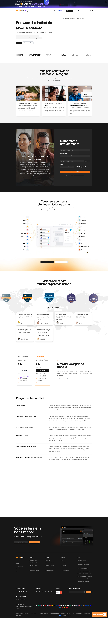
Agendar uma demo (28, 42)
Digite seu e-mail (63, 153)
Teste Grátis (69, 10)
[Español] (52, 605)
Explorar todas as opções (63, 378)
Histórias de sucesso (50, 565)
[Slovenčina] (88, 605)
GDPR (73, 613)
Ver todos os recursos (22, 382)
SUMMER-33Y (33, 6)
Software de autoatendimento (84, 571)
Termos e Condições (44, 613)
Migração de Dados (34, 562)
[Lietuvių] (70, 605)
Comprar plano (24, 370)
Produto (34, 9)
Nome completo (63, 147)
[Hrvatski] (61, 605)
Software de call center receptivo (84, 573)
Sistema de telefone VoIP (83, 568)
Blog (62, 560)
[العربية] (36, 605)
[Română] (83, 605)
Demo (17, 561)
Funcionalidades (19, 566)
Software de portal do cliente (83, 578)
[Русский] (86, 605)
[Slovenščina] (90, 605)
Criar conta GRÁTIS (75, 171)
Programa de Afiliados (50, 567)
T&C (72, 175)
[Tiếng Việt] (64, 607)
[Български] (39, 605)
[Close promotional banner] (106, 2)
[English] (50, 605)
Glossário (63, 562)
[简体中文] (67, 607)
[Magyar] (63, 605)
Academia (64, 565)
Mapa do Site (79, 613)
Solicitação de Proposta (34, 570)
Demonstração (78, 10)
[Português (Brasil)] (81, 605)
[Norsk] (77, 605)
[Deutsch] (45, 605)
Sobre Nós (48, 560)
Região (61, 164)
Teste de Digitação (65, 570)
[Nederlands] (75, 605)
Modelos (63, 567)
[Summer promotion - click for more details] (54, 4)
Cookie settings (87, 613)
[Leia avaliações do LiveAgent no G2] (59, 592)
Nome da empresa (64, 158)
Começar (19, 42)
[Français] (59, 605)
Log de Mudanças (33, 567)
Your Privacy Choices (66, 615)
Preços (17, 563)
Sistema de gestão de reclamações (85, 576)
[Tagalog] (62, 607)
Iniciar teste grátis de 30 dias (21, 542)
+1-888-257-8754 (22, 594)
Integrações (18, 568)
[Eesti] (54, 605)
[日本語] (68, 605)
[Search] (64, 11)
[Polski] (79, 605)
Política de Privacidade (79, 175)
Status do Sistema (33, 565)
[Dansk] (43, 605)
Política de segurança (54, 613)
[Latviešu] (72, 605)
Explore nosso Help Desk (61, 261)
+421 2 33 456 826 (22, 591)
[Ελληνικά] (47, 605)
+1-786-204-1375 (22, 596)
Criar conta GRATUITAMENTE (47, 261)
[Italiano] (65, 605)
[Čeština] (41, 605)
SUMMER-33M (21, 6)
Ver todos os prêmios (53, 307)
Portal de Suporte (33, 560)
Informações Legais (50, 570)
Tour (17, 571)
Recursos (41, 9)
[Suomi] (57, 605)
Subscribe (88, 591)
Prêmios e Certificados (50, 562)
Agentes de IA (28, 10)
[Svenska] (60, 607)
